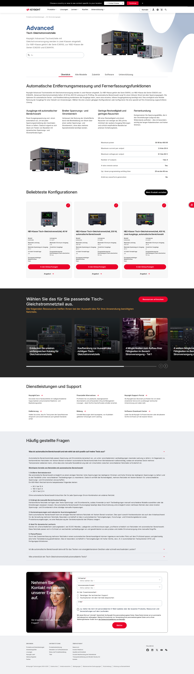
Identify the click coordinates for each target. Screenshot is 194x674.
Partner (28, 659)
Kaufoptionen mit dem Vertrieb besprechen (97, 598)
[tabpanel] (97, 356)
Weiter (166, 366)
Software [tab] (109, 74)
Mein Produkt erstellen (156, 192)
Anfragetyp (82, 578)
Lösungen (64, 9)
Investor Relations (78, 649)
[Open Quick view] (68, 205)
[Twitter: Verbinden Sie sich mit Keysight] (156, 650)
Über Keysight (78, 643)
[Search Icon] (165, 9)
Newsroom (76, 647)
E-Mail (80, 602)
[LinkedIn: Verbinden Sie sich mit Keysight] (152, 650)
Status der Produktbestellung (57, 652)
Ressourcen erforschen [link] (153, 299)
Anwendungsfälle (31, 649)
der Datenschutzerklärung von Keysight (112, 619)
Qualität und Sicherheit (79, 652)
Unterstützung (54, 643)
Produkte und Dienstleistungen (35, 647)
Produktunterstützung (55, 647)
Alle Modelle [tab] (81, 74)
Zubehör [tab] (96, 74)
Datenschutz (54, 666)
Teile (50, 654)
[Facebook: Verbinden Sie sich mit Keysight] (147, 650)
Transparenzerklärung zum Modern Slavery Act (86, 657)
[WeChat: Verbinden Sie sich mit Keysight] (166, 650)
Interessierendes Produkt (86, 585)
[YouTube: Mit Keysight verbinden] (161, 650)
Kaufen (85, 9)
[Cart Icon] (161, 9)
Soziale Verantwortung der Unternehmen (84, 654)
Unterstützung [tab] (126, 74)
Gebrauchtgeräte (31, 657)
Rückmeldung (107, 666)
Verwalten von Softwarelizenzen (58, 649)
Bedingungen (77, 666)
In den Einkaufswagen (49, 267)
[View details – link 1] (34, 10)
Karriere (75, 659)
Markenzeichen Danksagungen (92, 666)
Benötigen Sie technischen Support (94, 595)
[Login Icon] (153, 9)
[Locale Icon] (157, 9)
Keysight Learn (30, 654)
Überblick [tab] (65, 74)
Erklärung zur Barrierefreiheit (121, 666)
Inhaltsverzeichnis (65, 666)
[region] (97, 332)
